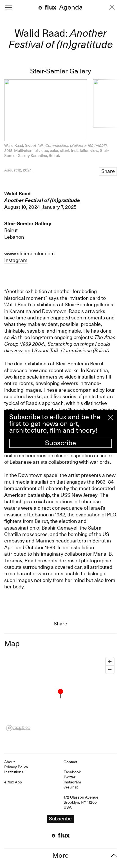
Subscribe (60, 443)
